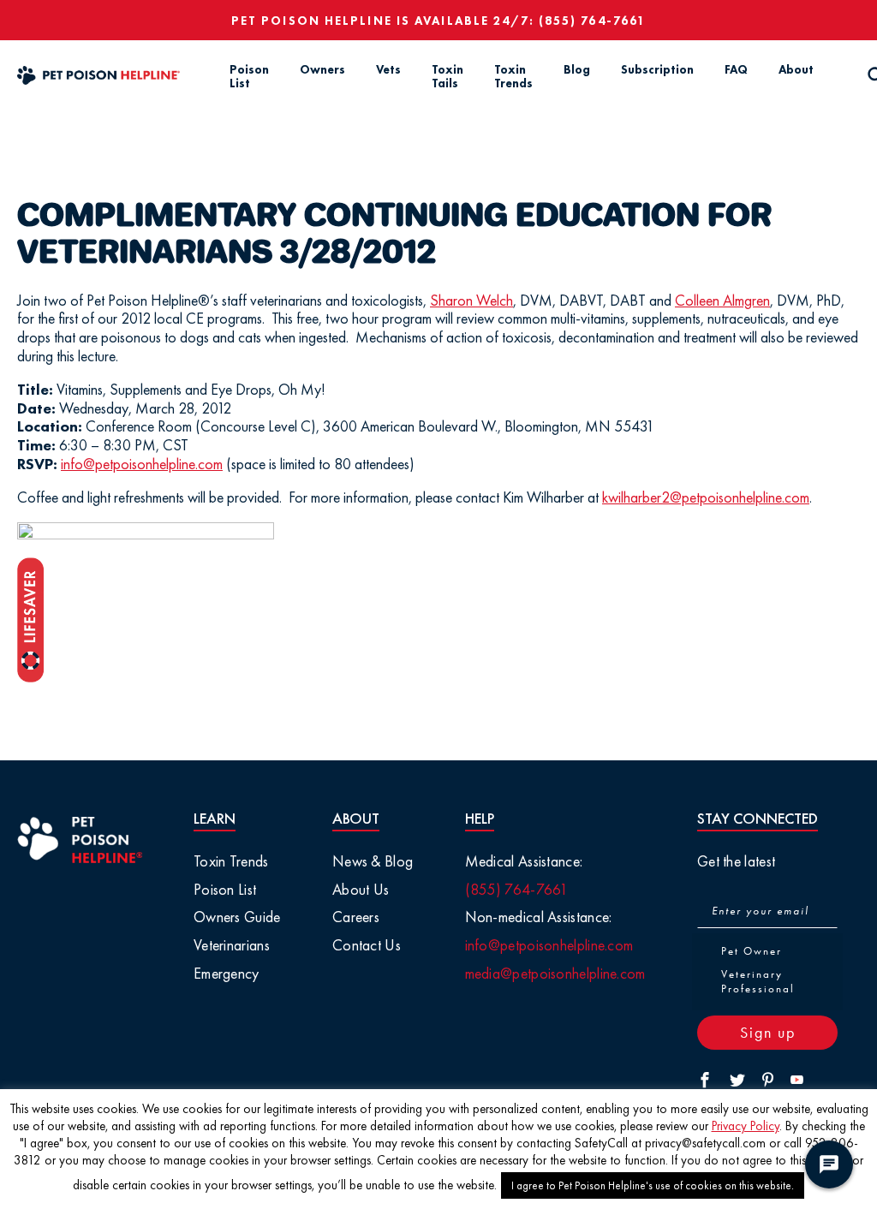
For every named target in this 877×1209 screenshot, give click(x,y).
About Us (360, 889)
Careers (355, 916)
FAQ (736, 69)
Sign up (768, 1032)
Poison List (249, 77)
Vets (388, 69)
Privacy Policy (745, 1126)
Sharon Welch (471, 300)
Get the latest (736, 861)
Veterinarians (232, 945)
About (796, 69)
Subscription (657, 69)
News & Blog (372, 861)
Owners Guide (237, 916)
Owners (322, 69)
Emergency (227, 973)
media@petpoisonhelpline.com (555, 973)
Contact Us (366, 945)
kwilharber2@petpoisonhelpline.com (705, 497)
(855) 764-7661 (592, 20)
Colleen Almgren (722, 300)
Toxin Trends (513, 77)
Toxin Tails (447, 77)
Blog (577, 69)
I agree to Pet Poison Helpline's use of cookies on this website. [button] (652, 1185)
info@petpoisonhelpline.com (142, 463)
